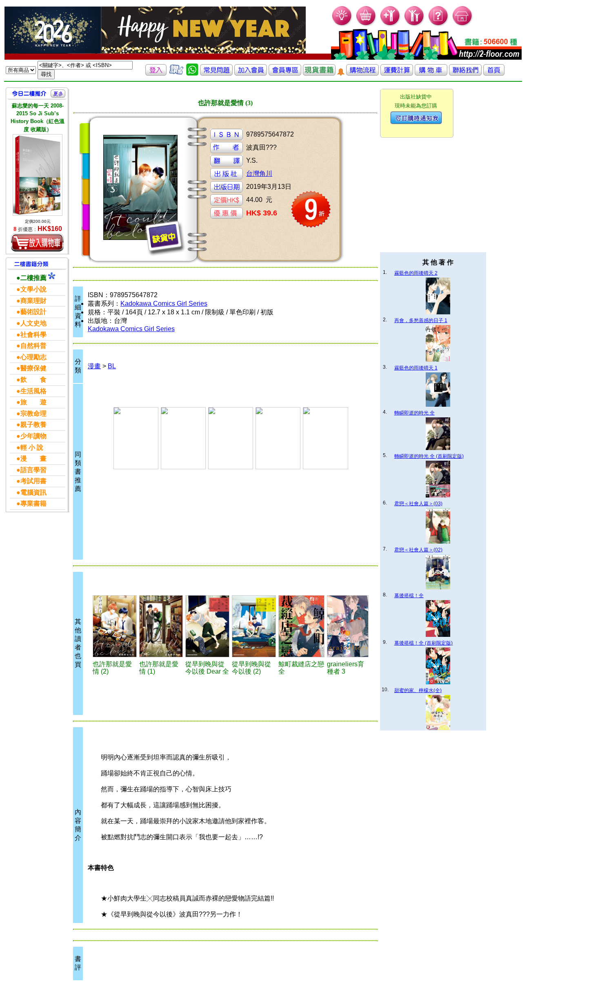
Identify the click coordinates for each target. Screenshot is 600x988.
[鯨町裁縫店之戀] (301, 626)
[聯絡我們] (465, 73)
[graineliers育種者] (348, 626)
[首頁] (462, 24)
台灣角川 (259, 173)
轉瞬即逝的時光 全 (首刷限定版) (429, 456)
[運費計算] (396, 73)
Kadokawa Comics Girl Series (163, 303)
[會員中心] (414, 24)
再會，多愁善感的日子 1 (420, 320)
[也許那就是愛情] (115, 626)
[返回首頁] (493, 73)
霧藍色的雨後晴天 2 (416, 273)
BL (112, 366)
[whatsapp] (192, 73)
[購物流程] (362, 73)
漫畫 (94, 366)
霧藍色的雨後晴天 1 (416, 368)
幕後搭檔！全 (409, 595)
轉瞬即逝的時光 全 (414, 413)
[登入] (156, 73)
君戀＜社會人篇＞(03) (418, 503)
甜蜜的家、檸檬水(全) (418, 690)
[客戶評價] (176, 73)
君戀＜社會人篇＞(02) (418, 550)
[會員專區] (285, 73)
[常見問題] (438, 24)
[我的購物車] (366, 24)
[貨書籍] (319, 73)
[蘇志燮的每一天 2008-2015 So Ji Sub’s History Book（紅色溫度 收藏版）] (37, 175)
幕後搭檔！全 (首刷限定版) (423, 643)
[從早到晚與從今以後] (207, 626)
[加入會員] (390, 24)
